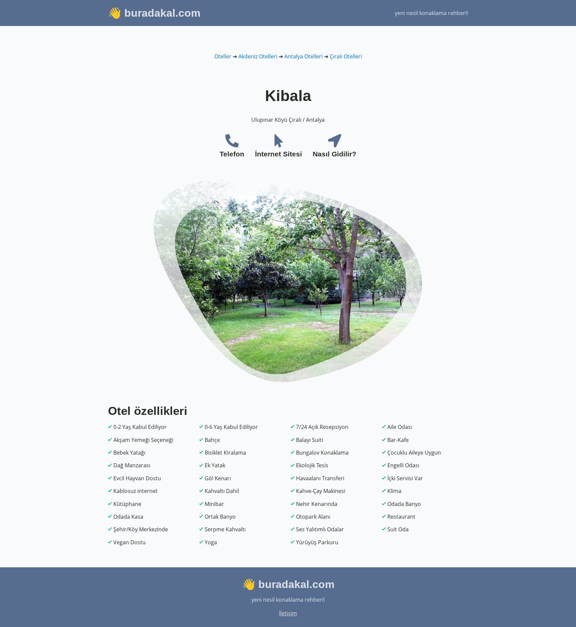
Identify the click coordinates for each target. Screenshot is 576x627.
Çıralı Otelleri (346, 56)
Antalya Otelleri (303, 56)
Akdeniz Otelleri (257, 56)
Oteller (222, 56)
